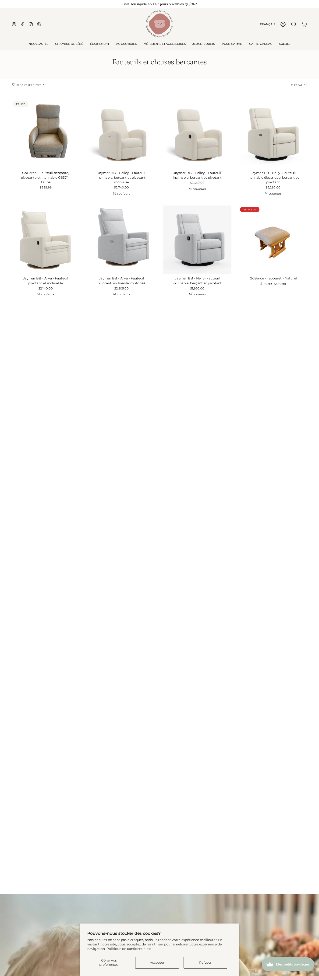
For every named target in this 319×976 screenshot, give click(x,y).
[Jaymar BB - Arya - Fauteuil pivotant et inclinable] (45, 240)
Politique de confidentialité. (128, 949)
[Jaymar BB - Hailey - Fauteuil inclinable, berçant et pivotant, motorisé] (121, 134)
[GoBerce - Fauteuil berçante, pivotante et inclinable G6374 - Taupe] (45, 134)
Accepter (157, 962)
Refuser (205, 962)
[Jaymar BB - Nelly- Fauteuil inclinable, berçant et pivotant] (197, 240)
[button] (69, 44)
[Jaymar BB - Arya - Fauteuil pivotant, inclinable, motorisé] (121, 240)
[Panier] (304, 24)
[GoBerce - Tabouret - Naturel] (273, 240)
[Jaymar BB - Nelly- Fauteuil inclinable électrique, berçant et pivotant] (273, 134)
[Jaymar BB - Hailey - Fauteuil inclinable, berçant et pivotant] (197, 134)
